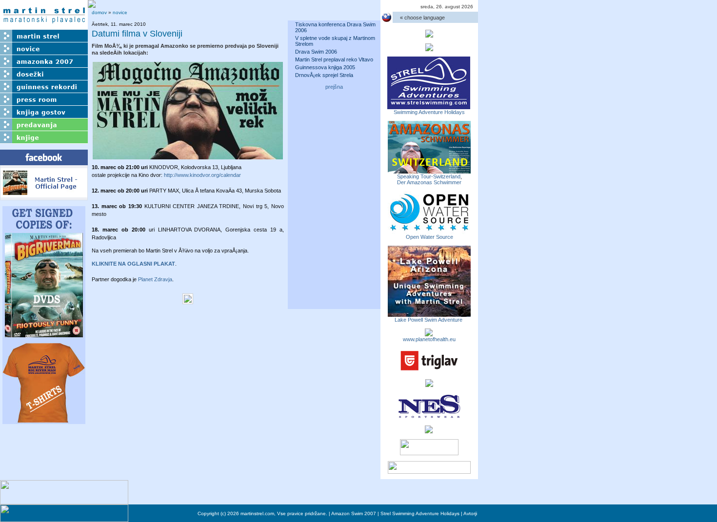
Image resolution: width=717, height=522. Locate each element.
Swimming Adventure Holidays (429, 112)
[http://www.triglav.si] (429, 370)
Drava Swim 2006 (316, 52)
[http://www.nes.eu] (429, 417)
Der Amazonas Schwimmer (429, 182)
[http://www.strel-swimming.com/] (428, 106)
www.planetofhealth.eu (429, 339)
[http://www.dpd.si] (429, 384)
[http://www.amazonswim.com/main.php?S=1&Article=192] (429, 171)
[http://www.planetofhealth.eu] (429, 333)
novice (120, 12)
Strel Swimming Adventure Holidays (419, 513)
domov (99, 12)
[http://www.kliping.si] (429, 471)
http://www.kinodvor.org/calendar (202, 175)
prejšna (334, 87)
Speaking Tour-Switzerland (428, 176)
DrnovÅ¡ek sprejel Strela (324, 75)
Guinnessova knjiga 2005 (325, 67)
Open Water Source (429, 237)
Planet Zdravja (155, 279)
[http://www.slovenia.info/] (429, 430)
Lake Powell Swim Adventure (429, 320)
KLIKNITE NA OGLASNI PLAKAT (133, 264)
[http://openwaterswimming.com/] (429, 231)
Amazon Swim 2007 (353, 513)
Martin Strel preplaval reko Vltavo (334, 59)
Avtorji (470, 513)
